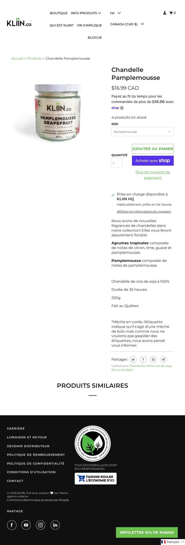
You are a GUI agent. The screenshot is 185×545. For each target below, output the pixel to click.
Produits (35, 58)
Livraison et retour (27, 437)
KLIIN (21, 493)
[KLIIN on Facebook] (12, 525)
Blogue (95, 37)
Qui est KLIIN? (62, 25)
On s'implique (89, 25)
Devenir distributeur (28, 446)
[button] (173, 542)
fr (112, 13)
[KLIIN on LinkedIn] (56, 525)
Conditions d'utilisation (31, 472)
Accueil (17, 58)
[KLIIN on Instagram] (41, 525)
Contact (15, 481)
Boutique (58, 13)
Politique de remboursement (36, 454)
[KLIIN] (19, 22)
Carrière (16, 428)
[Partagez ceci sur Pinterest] (153, 359)
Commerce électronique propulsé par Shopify (38, 500)
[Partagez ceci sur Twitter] (132, 359)
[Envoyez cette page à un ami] (163, 359)
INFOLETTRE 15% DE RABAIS (147, 532)
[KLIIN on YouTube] (27, 525)
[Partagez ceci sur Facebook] (143, 359)
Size (114, 124)
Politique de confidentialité (36, 463)
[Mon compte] (165, 13)
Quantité (119, 155)
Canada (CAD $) (124, 24)
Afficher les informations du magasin (144, 211)
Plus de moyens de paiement (153, 175)
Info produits (84, 13)
